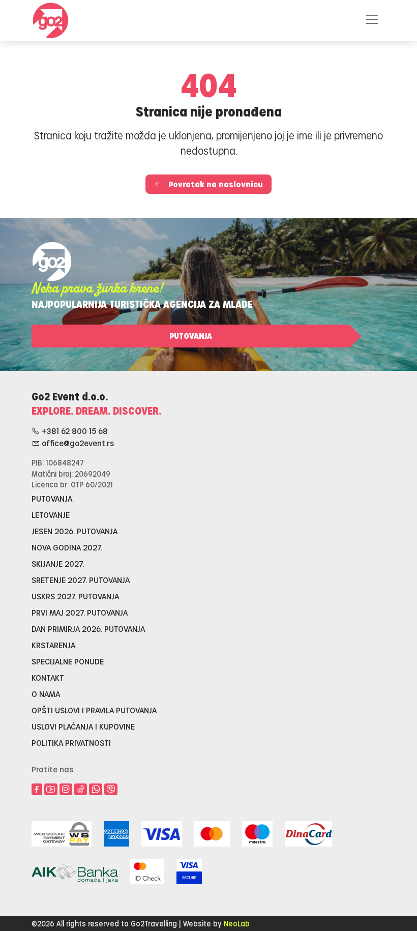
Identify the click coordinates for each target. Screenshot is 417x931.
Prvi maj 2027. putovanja (80, 612)
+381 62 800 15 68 (74, 430)
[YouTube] (50, 789)
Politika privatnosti (71, 742)
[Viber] (110, 789)
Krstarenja (53, 645)
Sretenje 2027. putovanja (81, 580)
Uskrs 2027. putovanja (75, 596)
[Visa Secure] (189, 870)
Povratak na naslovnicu (214, 184)
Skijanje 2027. (58, 563)
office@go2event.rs (77, 443)
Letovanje (51, 514)
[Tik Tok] (80, 789)
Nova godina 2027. (67, 547)
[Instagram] (66, 789)
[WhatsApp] (95, 789)
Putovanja (190, 335)
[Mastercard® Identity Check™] (147, 870)
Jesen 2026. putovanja (74, 531)
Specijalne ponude (68, 661)
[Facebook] (37, 789)
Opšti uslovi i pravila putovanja (94, 710)
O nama (46, 694)
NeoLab (237, 923)
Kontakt (48, 677)
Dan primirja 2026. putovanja (88, 628)
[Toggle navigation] (371, 19)
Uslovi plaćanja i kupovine (83, 726)
